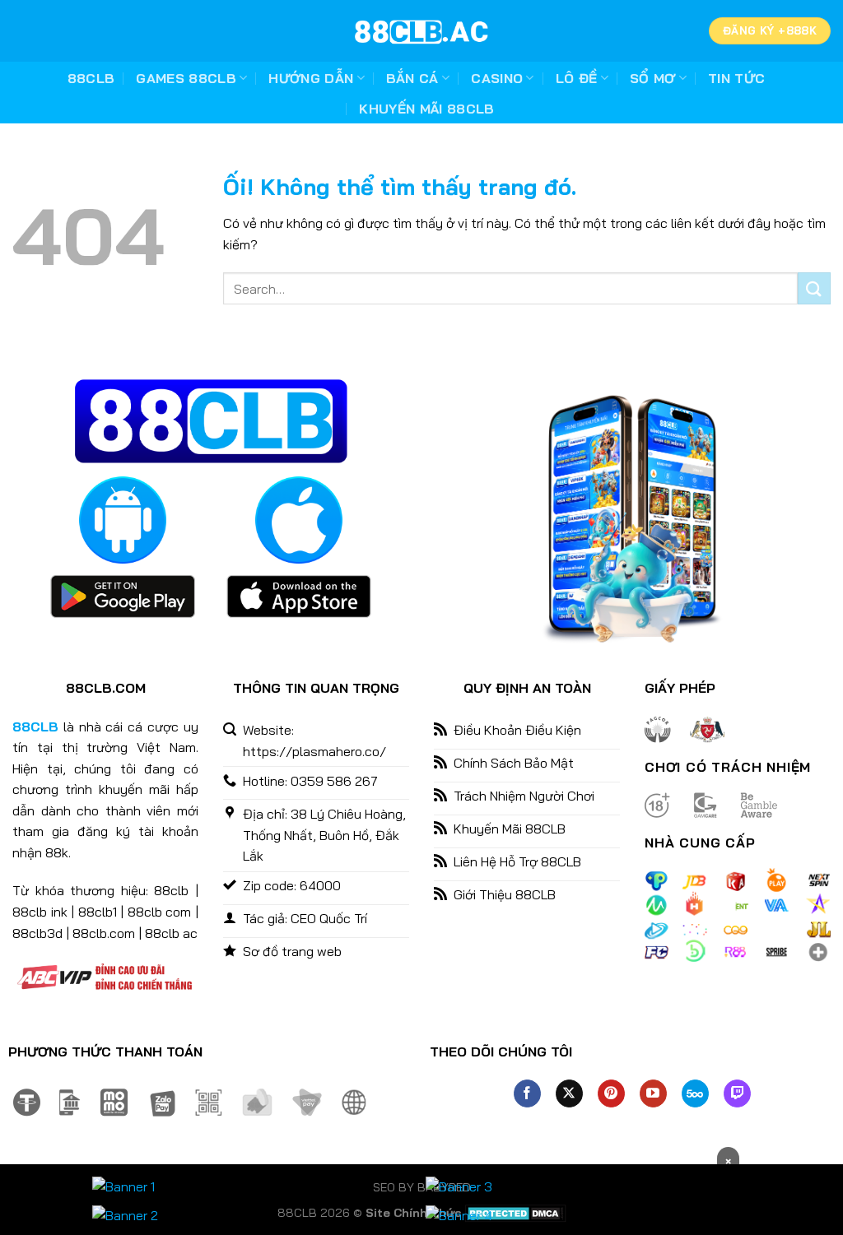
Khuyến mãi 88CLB (426, 108)
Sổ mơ (653, 78)
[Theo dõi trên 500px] (695, 1093)
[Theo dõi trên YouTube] (653, 1093)
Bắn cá (412, 78)
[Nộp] (814, 288)
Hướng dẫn (310, 78)
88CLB (91, 78)
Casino (497, 78)
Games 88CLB (186, 78)
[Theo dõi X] (569, 1093)
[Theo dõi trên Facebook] (527, 1093)
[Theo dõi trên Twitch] (737, 1093)
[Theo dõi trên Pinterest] (611, 1093)
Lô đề (577, 78)
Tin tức (736, 78)
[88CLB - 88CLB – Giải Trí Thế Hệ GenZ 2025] (421, 31)
